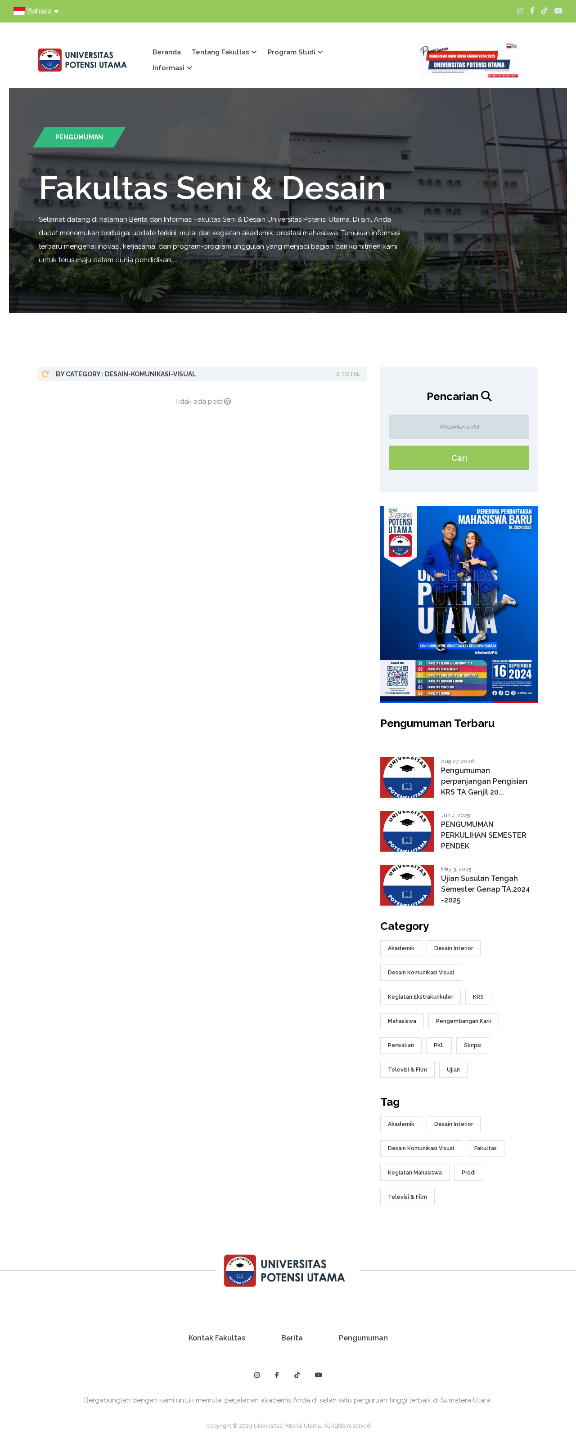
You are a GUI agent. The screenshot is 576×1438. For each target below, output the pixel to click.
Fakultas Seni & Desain (212, 187)
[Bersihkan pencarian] (45, 374)
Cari (459, 458)
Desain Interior (453, 948)
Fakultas (485, 1148)
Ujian (453, 1070)
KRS (478, 997)
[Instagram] (520, 11)
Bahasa (39, 11)
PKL (439, 1045)
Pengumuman (363, 1338)
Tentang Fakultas (220, 52)
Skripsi (473, 1045)
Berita (292, 1338)
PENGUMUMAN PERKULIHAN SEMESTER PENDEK (483, 835)
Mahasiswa (402, 1021)
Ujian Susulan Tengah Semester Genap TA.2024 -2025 (485, 889)
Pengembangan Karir (463, 1021)
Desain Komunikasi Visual (421, 972)
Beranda (167, 52)
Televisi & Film (407, 1070)
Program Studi (291, 52)
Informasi (168, 68)
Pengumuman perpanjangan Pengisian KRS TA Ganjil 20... (484, 781)
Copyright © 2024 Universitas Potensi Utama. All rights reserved (288, 1426)
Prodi (469, 1173)
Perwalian (401, 1045)
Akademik (401, 948)
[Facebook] (532, 11)
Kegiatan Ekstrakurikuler (420, 997)
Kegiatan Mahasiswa (415, 1173)
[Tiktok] (544, 11)
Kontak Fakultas (217, 1338)
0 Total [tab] (348, 374)
